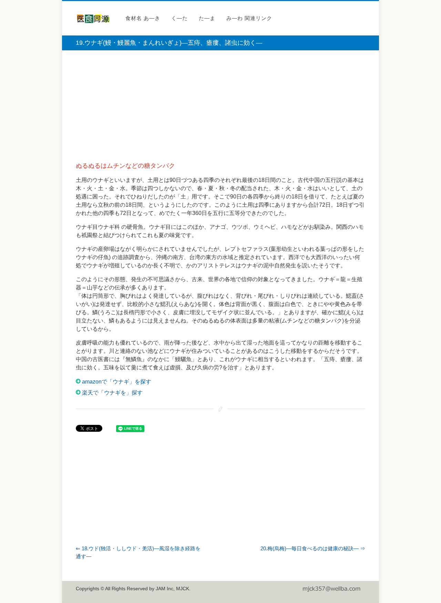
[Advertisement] (220, 106)
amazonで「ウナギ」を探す (116, 382)
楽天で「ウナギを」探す (112, 393)
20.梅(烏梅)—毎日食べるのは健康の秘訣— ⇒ (312, 548)
